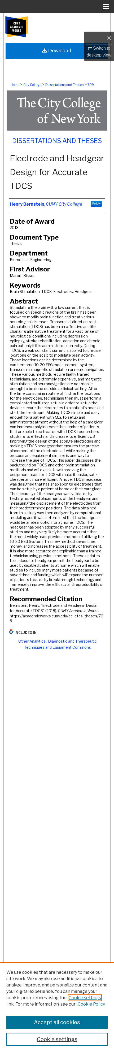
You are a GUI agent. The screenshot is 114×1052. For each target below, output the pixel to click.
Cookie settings (85, 997)
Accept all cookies (57, 1022)
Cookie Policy (91, 1004)
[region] (57, 1007)
